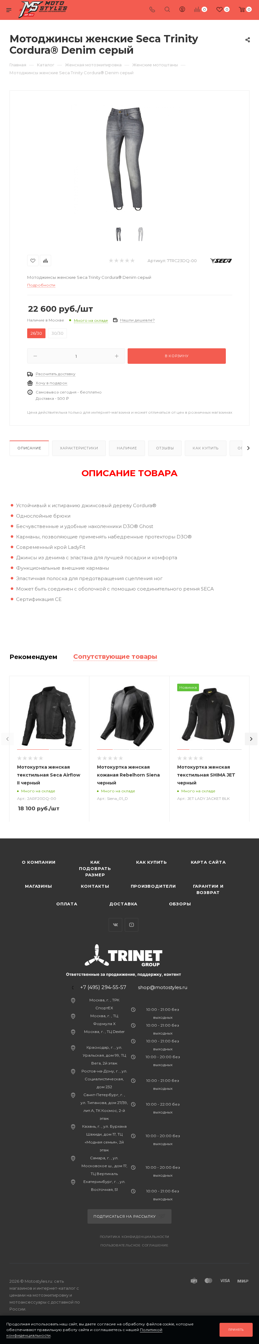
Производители (153, 886)
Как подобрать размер (95, 868)
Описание (29, 448)
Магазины (38, 886)
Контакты (95, 886)
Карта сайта (208, 862)
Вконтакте (115, 925)
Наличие (127, 448)
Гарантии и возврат (208, 889)
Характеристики (79, 448)
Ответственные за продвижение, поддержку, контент (123, 974)
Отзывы (165, 448)
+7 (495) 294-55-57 (103, 987)
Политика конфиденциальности (135, 1237)
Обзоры (180, 903)
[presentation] (7, 739)
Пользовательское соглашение (134, 1245)
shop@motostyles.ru (162, 987)
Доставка (123, 903)
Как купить (206, 448)
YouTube (131, 925)
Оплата (66, 903)
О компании (39, 862)
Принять (236, 1329)
